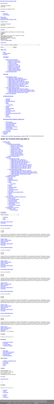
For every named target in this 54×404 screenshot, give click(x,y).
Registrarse (5, 13)
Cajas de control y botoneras (12, 129)
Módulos (7, 114)
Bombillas (8, 100)
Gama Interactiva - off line (11, 76)
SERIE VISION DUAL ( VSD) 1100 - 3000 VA (18, 82)
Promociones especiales (8, 342)
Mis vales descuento (7, 353)
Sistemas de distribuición (11, 93)
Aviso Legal (5, 363)
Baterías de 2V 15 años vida (14, 65)
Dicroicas (8, 106)
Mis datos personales (7, 355)
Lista (4, 218)
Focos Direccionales (10, 125)
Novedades (5, 343)
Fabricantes (5, 132)
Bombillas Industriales (10, 101)
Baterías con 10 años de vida (14, 62)
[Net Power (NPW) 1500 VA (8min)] (7, 287)
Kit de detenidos (9, 127)
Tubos (7, 102)
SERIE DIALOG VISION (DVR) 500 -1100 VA (18, 81)
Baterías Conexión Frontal (13, 68)
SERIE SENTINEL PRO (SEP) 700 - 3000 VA (18, 88)
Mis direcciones (6, 354)
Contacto (5, 133)
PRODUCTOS (6, 141)
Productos (5, 54)
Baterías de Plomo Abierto (11, 71)
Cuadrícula (5, 217)
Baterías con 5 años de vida (14, 60)
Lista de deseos (6, 14)
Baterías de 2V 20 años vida (14, 66)
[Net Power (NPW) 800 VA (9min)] (7, 243)
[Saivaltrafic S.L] (4, 18)
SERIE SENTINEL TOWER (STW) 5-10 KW (18, 92)
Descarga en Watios (12, 63)
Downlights (8, 109)
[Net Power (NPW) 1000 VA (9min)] (7, 265)
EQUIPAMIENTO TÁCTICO (12, 207)
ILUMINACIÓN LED (8, 96)
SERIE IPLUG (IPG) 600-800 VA (15, 78)
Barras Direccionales (10, 124)
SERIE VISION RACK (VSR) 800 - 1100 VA (18, 84)
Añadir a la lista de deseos (6, 240)
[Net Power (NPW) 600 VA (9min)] (7, 221)
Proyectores (8, 112)
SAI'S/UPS (5, 74)
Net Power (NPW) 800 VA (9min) (6, 247)
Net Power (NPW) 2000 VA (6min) (7, 313)
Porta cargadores (14, 210)
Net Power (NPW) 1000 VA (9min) (7, 269)
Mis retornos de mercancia (8, 352)
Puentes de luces (9, 121)
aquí (39, 403)
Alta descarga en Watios (13, 64)
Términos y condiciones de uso (9, 360)
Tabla (4, 219)
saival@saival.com (4, 378)
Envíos (4, 364)
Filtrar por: (3, 214)
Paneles (7, 103)
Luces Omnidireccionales (11, 123)
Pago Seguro (5, 362)
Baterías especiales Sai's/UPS (14, 70)
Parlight (7, 107)
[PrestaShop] (3, 212)
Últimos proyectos (7, 131)
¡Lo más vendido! (7, 344)
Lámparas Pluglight (10, 108)
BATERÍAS (6, 57)
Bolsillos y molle (11, 208)
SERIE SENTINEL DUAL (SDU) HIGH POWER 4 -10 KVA (21, 91)
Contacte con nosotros (7, 345)
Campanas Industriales (10, 110)
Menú (5, 49)
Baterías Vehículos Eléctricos (14, 69)
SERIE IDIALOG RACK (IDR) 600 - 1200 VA (18, 86)
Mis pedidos (5, 350)
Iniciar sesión (3, 17)
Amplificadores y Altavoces (11, 126)
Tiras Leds (8, 98)
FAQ (4, 365)
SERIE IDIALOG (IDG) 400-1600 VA (16, 85)
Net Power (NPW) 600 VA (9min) (6, 225)
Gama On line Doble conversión (12, 87)
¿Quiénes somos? (6, 53)
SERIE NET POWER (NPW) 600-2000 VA (17, 79)
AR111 (7, 115)
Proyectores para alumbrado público (13, 113)
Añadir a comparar (4, 241)
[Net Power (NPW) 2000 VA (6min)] (7, 309)
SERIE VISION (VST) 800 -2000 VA (16, 80)
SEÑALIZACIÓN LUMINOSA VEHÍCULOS (13, 119)
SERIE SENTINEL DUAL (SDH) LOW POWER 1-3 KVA (21, 90)
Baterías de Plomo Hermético (12, 59)
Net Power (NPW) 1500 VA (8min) (7, 291)
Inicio (4, 52)
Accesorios (10, 104)
